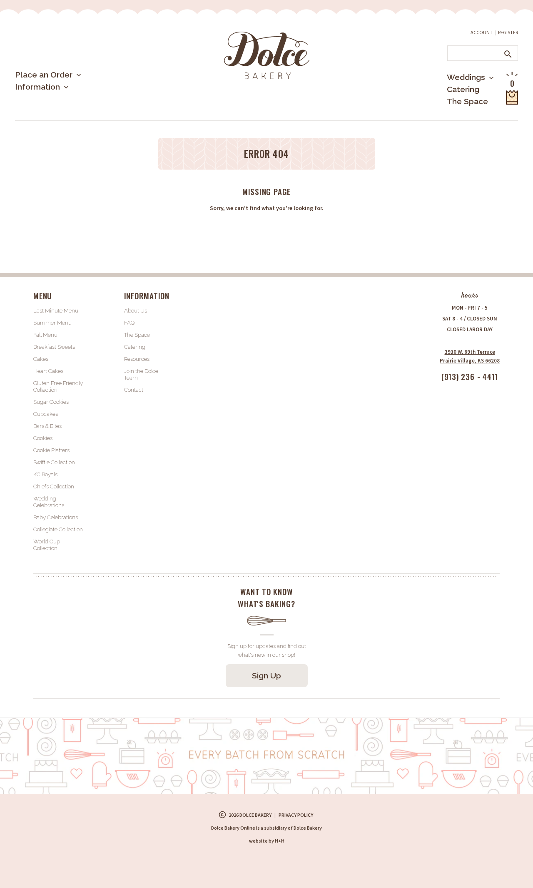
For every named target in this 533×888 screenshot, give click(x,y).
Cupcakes (45, 414)
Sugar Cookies (51, 402)
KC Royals (45, 474)
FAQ (129, 323)
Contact (133, 390)
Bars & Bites (47, 426)
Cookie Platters (51, 450)
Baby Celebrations (55, 517)
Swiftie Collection (54, 462)
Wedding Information (459, 111)
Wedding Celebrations (48, 501)
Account (482, 32)
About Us (46, 114)
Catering (463, 89)
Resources (136, 359)
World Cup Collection (46, 544)
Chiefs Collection (53, 486)
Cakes (40, 359)
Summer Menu (54, 119)
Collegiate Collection (58, 529)
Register (508, 32)
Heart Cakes (48, 371)
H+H (266, 841)
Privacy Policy (296, 815)
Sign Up (266, 675)
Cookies (42, 438)
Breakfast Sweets (54, 347)
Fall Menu (45, 335)
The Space (467, 101)
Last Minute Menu (60, 102)
